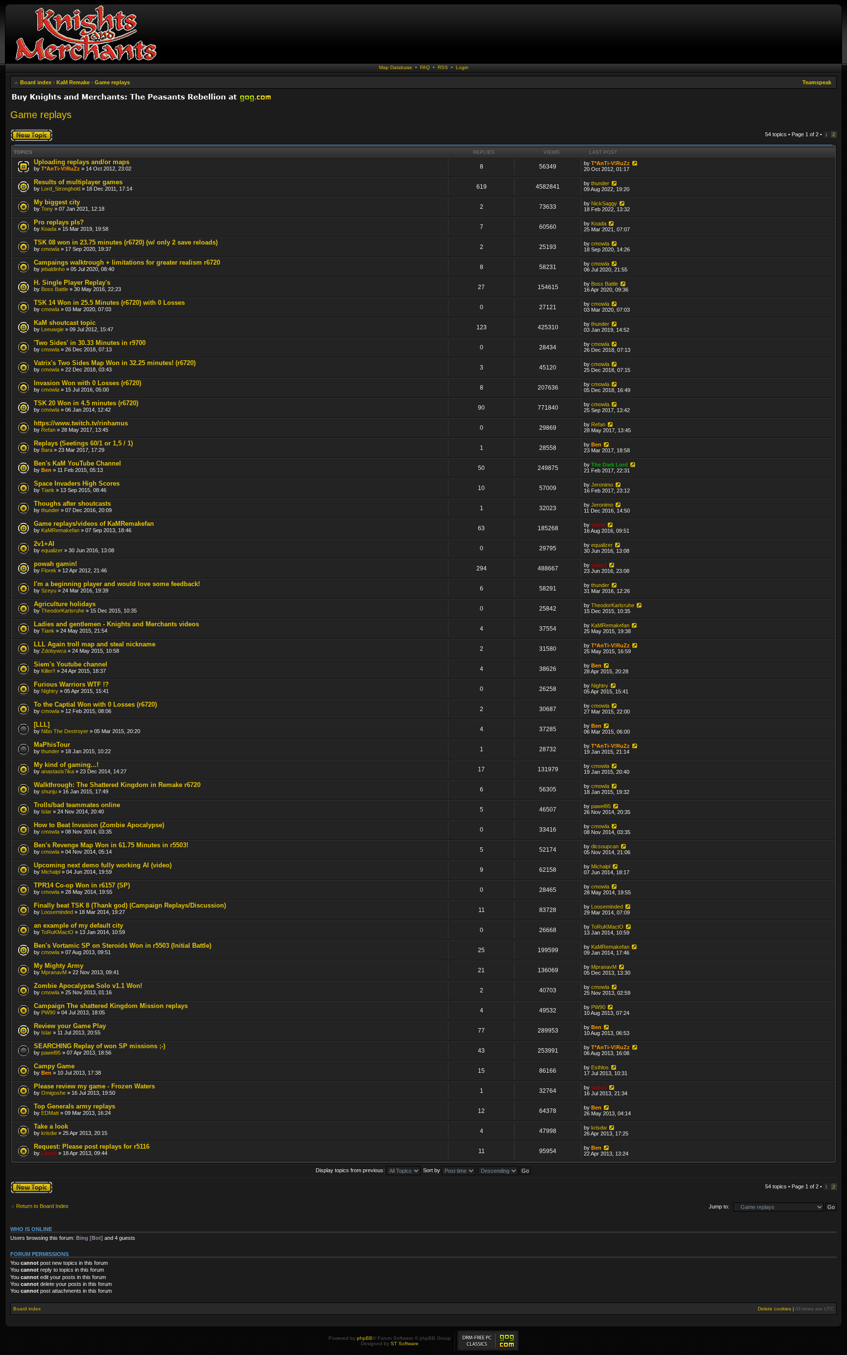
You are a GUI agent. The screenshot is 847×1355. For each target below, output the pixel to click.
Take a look (51, 1126)
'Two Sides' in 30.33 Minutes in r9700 (90, 342)
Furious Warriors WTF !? (71, 684)
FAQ (425, 67)
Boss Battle (54, 289)
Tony (47, 209)
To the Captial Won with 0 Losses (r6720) (95, 704)
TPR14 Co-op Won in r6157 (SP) (82, 885)
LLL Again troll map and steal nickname (94, 644)
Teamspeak (816, 82)
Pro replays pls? (59, 222)
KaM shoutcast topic (65, 322)
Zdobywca (53, 651)
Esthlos (600, 1067)
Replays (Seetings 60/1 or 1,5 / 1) (83, 443)
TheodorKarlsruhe (62, 611)
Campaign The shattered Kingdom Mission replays (111, 1006)
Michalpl (50, 872)
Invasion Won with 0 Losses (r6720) (87, 383)
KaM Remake (73, 82)
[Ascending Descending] (505, 1170)
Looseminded (57, 912)
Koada (48, 229)
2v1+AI (44, 543)
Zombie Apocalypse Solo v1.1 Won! (88, 985)
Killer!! (48, 671)
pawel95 (601, 806)
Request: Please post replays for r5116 (91, 1146)
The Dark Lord (609, 465)
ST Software (405, 1343)
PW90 (48, 1012)
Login (462, 67)
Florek (48, 570)
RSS (443, 67)
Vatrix (598, 525)
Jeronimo (602, 485)
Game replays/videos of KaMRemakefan (94, 523)
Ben (596, 444)
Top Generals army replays (74, 1106)
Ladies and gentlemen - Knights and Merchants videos (116, 624)
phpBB (365, 1338)
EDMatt (50, 1113)
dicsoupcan (605, 846)
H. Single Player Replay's (72, 282)
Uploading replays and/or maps (81, 162)
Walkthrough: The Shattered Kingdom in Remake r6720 (117, 784)
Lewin (49, 1153)
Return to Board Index (42, 1206)
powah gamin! (55, 563)
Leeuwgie (52, 329)
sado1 (599, 565)
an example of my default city (78, 925)
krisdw (49, 1133)
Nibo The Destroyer (64, 731)
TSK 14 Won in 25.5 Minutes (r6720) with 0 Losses (109, 302)
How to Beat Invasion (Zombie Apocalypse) (99, 825)
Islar (46, 811)
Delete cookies (774, 1308)
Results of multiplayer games (78, 182)
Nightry (49, 691)
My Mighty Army (58, 965)
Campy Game (54, 1066)
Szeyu (48, 590)
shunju (49, 791)
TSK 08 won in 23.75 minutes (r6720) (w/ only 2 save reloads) (126, 242)
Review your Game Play (70, 1026)
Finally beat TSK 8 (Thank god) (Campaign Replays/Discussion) (130, 905)
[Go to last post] (634, 163)
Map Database (395, 67)
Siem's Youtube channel (70, 664)
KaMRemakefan (60, 530)
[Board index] (85, 61)
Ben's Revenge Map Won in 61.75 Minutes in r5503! (111, 845)
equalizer (52, 550)
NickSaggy (604, 203)
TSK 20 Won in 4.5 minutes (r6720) (86, 403)
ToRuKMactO (57, 932)
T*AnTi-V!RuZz (60, 169)
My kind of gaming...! (66, 764)
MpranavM (54, 972)
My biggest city (57, 202)
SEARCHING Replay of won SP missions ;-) (99, 1046)
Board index (35, 82)
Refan (48, 430)
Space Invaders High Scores (77, 483)
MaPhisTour (52, 744)
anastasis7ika (57, 771)
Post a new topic (30, 132)
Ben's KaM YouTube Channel (77, 463)
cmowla (50, 249)
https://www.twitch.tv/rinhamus (81, 423)
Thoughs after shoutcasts (72, 503)
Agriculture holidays (65, 604)
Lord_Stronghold (60, 189)
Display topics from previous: (351, 1170)
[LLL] (42, 724)
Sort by (432, 1170)
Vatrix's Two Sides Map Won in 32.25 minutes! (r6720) (115, 363)
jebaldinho (53, 269)
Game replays (112, 82)
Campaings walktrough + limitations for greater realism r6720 (127, 262)
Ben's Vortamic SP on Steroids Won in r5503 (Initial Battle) (122, 945)
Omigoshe (53, 1093)
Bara (46, 450)
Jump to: (719, 1206)
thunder (600, 183)
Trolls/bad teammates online (77, 805)
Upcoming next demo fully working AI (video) (103, 865)
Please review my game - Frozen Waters (94, 1086)
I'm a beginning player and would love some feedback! (117, 584)
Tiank (47, 490)
